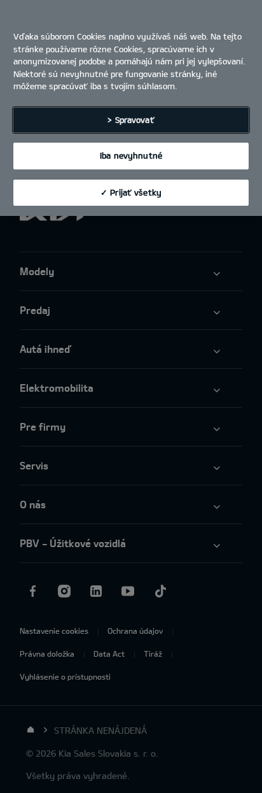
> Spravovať (130, 120)
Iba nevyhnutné (131, 155)
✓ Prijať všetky (131, 192)
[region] (131, 108)
